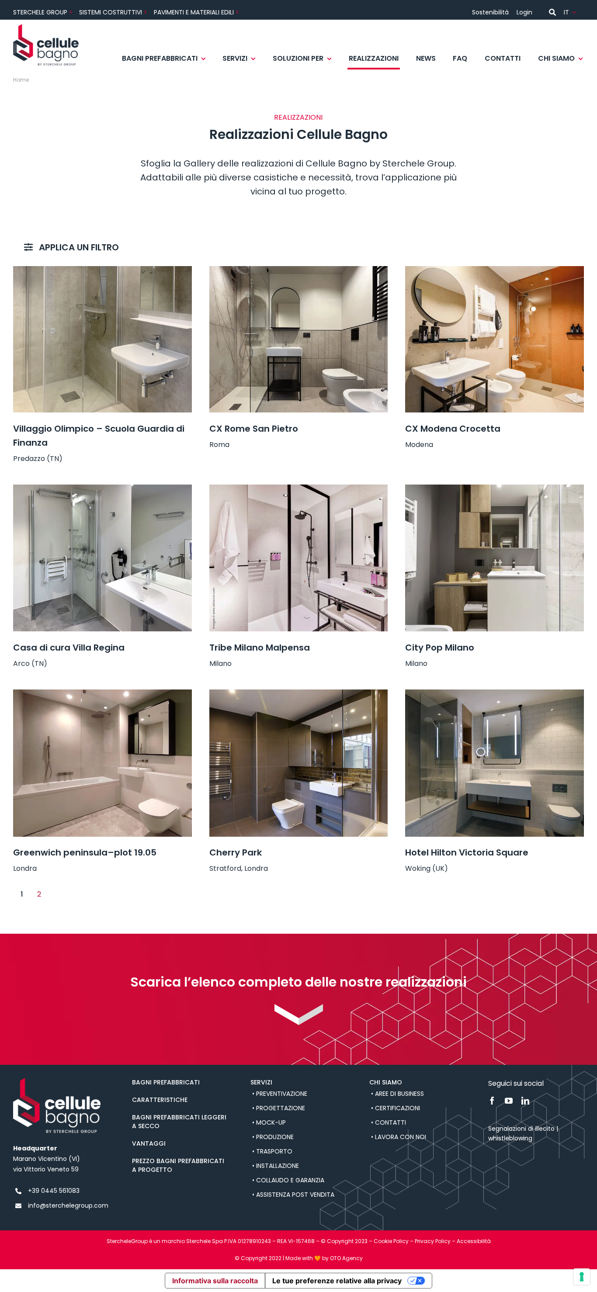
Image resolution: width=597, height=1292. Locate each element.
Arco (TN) (30, 663)
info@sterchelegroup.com (68, 1205)
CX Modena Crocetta (452, 429)
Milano (220, 663)
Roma (219, 445)
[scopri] (298, 1007)
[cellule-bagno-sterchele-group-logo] (46, 27)
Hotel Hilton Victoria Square (466, 852)
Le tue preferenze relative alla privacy (337, 1280)
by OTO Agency (342, 1258)
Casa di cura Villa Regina (69, 647)
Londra (25, 868)
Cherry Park (235, 852)
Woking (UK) (426, 868)
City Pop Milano (439, 647)
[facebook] (492, 1101)
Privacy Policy (433, 1241)
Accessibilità (474, 1241)
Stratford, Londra (238, 868)
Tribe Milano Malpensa (259, 647)
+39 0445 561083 (54, 1190)
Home (21, 79)
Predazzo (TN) (37, 459)
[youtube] (509, 1101)
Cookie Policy (391, 1241)
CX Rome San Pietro (253, 429)
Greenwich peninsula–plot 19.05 (84, 852)
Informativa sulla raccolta (215, 1280)
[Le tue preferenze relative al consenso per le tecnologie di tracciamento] (581, 1276)
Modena (419, 445)
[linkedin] (525, 1101)
